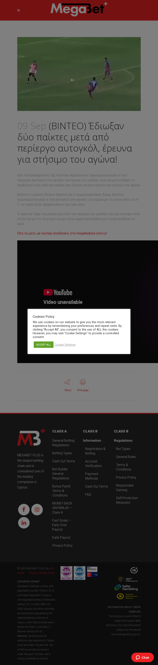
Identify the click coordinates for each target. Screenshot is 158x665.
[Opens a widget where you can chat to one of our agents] (142, 658)
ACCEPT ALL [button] (43, 344)
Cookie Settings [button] (65, 345)
